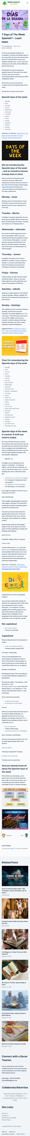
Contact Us (5, 1115)
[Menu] (27, 3)
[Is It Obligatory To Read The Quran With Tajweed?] (15, 939)
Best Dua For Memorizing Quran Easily (14, 1044)
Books (3, 48)
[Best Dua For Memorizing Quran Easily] (15, 1031)
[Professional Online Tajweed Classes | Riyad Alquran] (15, 1000)
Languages (9, 48)
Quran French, (21, 133)
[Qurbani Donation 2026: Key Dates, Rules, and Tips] (15, 908)
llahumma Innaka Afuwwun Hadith (13, 333)
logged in (13, 848)
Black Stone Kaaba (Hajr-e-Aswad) (15, 331)
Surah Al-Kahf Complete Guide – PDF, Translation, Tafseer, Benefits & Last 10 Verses (14, 890)
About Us (5, 1113)
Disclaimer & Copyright (9, 1118)
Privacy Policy (6, 1120)
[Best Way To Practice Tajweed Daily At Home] (15, 970)
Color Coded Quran (21, 567)
